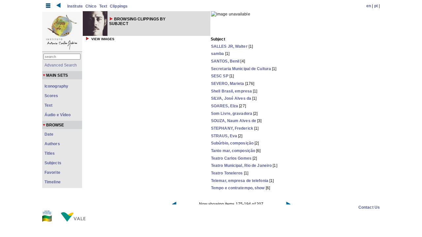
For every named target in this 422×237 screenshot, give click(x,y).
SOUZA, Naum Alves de (233, 120)
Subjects (53, 163)
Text (103, 6)
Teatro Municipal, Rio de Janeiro (241, 165)
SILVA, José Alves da (231, 98)
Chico (91, 6)
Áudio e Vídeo (58, 115)
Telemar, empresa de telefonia (239, 180)
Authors (52, 144)
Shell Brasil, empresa (231, 91)
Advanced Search (61, 65)
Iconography (56, 86)
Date (49, 134)
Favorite (52, 172)
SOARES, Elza (224, 106)
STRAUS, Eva (224, 136)
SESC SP (219, 76)
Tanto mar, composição (233, 150)
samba (217, 53)
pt (376, 6)
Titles (50, 153)
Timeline (53, 182)
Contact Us (369, 207)
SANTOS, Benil (225, 61)
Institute (75, 6)
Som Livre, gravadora (231, 113)
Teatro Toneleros (227, 173)
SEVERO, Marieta (227, 83)
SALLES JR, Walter (229, 46)
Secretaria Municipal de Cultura (241, 68)
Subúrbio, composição (232, 143)
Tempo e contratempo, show (238, 188)
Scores (51, 95)
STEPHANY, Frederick (232, 128)
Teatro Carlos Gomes (231, 158)
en (368, 6)
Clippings (119, 6)
